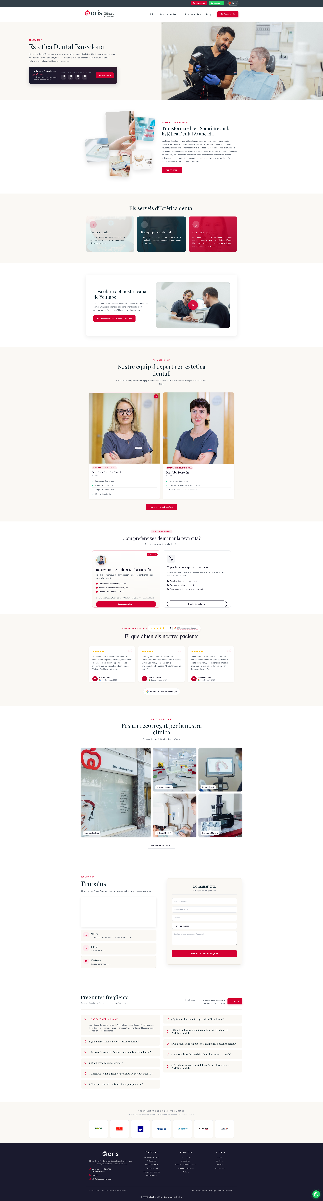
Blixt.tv (179, 1197)
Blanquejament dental (151, 1172)
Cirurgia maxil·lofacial (186, 1168)
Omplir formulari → (197, 604)
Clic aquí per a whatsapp (101, 964)
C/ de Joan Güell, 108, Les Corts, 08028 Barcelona (111, 937)
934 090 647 (96, 1175)
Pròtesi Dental (151, 1175)
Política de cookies (225, 1191)
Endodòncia (185, 1161)
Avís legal (212, 1191)
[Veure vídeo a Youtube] (193, 305)
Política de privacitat (199, 1191)
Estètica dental (152, 1168)
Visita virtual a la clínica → (161, 845)
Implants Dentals (151, 1164)
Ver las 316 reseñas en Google (163, 691)
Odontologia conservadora (185, 1164)
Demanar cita (220, 1168)
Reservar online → (126, 604)
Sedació (186, 1172)
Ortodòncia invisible (151, 1157)
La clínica (219, 1161)
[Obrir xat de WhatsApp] (316, 1194)
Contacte (235, 1001)
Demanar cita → (105, 75)
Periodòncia (185, 1157)
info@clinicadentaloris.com (102, 1179)
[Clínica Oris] (100, 14)
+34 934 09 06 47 (97, 950)
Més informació (172, 170)
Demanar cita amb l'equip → (161, 507)
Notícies (220, 1164)
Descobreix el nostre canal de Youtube (116, 318)
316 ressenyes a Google (186, 628)
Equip (220, 1157)
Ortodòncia (151, 1161)
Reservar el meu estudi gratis (204, 953)
